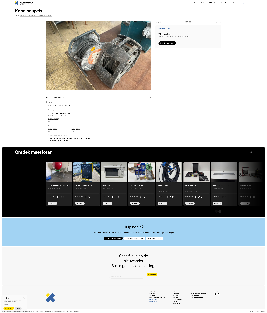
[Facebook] (215, 294)
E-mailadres (114, 272)
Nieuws (216, 3)
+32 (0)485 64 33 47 (155, 300)
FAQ (210, 3)
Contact (235, 3)
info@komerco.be (154, 302)
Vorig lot (158, 22)
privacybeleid (46, 311)
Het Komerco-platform (113, 238)
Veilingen (195, 3)
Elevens (263, 311)
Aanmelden (248, 3)
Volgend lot (217, 22)
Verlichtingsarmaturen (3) (222, 185)
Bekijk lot (52, 203)
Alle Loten (203, 3)
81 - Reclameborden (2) (84, 185)
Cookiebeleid (195, 296)
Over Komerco (226, 3)
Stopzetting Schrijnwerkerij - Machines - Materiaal (36, 15)
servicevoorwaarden (57, 311)
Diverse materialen (137, 185)
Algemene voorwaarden (198, 293)
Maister (257, 311)
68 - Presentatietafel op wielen (59, 185)
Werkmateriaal (245, 185)
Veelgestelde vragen (154, 238)
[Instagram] (218, 294)
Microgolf (106, 185)
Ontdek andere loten (167, 43)
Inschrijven (152, 275)
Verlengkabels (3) (164, 185)
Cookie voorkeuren (197, 298)
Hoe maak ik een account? (134, 238)
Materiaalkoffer (191, 185)
